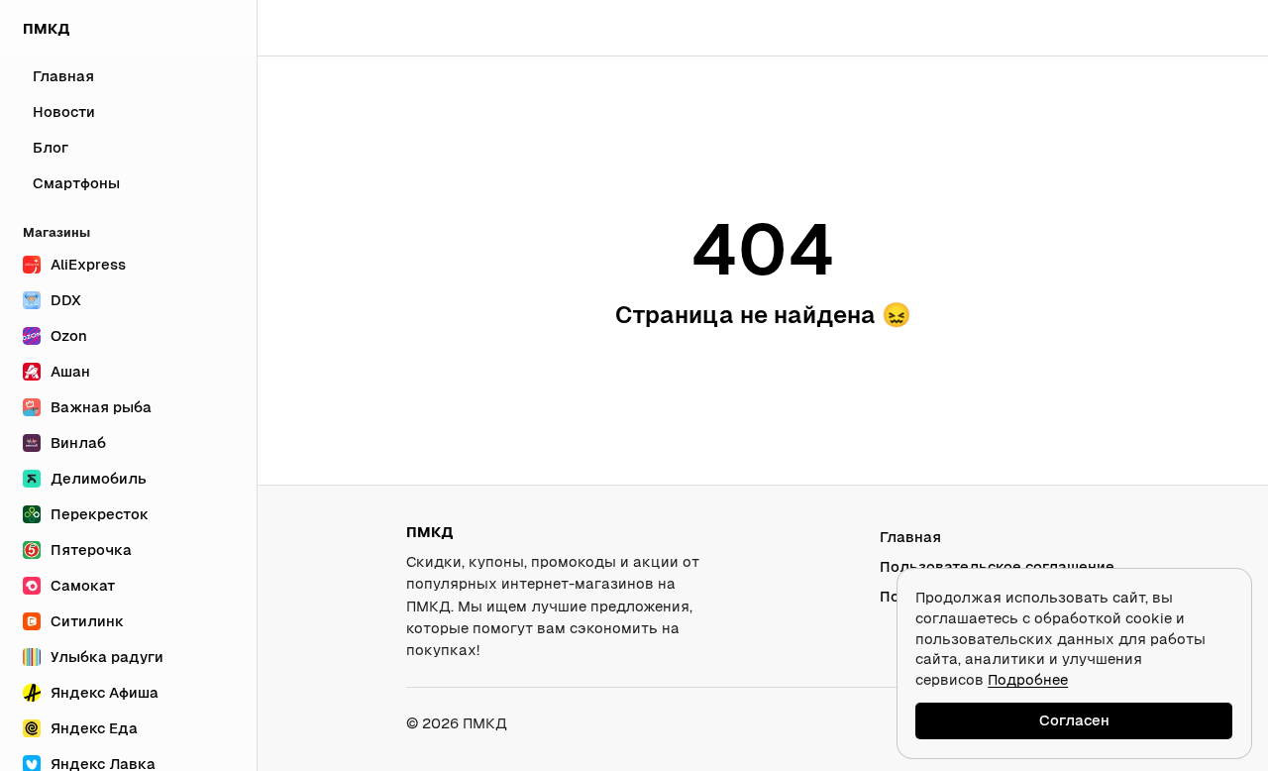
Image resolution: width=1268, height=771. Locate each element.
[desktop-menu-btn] (286, 28)
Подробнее (1028, 679)
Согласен (1074, 720)
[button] (1196, 28)
